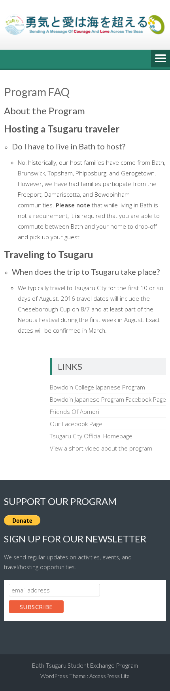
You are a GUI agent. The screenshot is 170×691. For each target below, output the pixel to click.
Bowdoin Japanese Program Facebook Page (108, 399)
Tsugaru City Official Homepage (91, 436)
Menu (160, 59)
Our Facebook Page (76, 424)
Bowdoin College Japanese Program (97, 387)
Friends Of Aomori (74, 411)
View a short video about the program (101, 448)
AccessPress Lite (109, 675)
